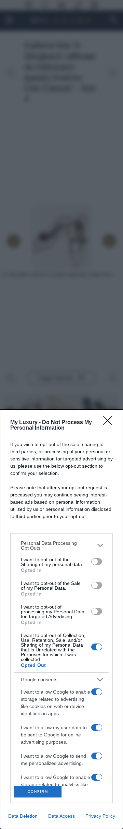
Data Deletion (23, 816)
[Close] (109, 422)
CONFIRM (38, 791)
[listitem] (61, 545)
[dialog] (61, 619)
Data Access (61, 816)
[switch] (96, 561)
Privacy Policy (100, 816)
